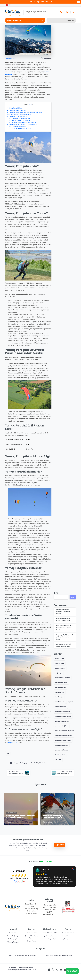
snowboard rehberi (61, 745)
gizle (30, 104)
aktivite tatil (59, 658)
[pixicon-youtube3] (61, 970)
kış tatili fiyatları (60, 706)
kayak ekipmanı (60, 687)
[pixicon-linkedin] (65, 970)
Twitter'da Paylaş (40, 763)
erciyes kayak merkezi (62, 678)
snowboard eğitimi (61, 726)
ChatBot (73, 971)
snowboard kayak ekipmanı (64, 731)
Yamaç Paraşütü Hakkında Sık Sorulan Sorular (22, 124)
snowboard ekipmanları (63, 716)
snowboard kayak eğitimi (63, 735)
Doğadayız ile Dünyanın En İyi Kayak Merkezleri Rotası (65, 637)
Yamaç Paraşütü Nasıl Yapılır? (17, 110)
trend (57, 755)
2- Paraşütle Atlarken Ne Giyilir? (20, 129)
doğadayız (58, 673)
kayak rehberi (59, 702)
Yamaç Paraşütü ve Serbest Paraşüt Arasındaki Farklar (25, 112)
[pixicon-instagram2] (57, 970)
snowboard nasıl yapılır (63, 740)
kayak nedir (59, 697)
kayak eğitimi (59, 692)
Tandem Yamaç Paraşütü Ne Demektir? (23, 122)
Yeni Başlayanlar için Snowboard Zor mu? (53, 817)
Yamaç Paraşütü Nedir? (15, 108)
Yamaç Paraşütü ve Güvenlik (19, 120)
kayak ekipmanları (61, 682)
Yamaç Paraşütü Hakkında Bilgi (17, 116)
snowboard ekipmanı (62, 721)
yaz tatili (58, 759)
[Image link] (67, 904)
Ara (56, 593)
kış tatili (70, 702)
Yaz (8, 753)
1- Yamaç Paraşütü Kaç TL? (19, 126)
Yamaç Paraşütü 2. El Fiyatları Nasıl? (19, 114)
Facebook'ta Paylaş (20, 763)
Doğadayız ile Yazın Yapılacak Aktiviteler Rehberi (63, 612)
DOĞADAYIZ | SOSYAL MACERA (40, 2)
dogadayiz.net (60, 668)
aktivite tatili (59, 663)
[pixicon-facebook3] (49, 970)
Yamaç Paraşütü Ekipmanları (19, 118)
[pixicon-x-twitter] (53, 970)
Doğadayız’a (12, 742)
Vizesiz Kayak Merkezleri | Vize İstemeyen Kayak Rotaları (64, 628)
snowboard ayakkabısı (62, 711)
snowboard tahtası (61, 750)
